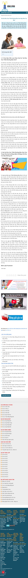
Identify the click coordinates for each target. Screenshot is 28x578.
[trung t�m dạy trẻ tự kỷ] (14, 285)
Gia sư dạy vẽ (5, 437)
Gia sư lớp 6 (5, 464)
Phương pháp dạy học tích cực (8, 497)
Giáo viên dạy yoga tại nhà (7, 439)
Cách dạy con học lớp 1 (7, 491)
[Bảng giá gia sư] (12, 314)
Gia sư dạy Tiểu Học (6, 414)
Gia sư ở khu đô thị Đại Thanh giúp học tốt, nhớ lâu (14, 346)
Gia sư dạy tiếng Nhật (6, 424)
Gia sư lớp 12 (5, 476)
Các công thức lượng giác (7, 483)
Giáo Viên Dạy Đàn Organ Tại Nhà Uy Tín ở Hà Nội (14, 384)
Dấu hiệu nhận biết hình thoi (8, 499)
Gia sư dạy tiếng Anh (6, 420)
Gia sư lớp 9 (5, 470)
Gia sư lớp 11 (5, 474)
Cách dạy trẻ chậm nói (7, 445)
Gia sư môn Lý (5, 408)
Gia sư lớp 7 (5, 466)
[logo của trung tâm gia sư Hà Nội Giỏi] (8, 1)
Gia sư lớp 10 (5, 472)
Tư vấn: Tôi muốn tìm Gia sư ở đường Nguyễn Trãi (14, 344)
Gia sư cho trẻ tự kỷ (6, 443)
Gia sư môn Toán (5, 406)
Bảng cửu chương (6, 481)
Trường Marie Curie (6, 489)
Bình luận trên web (6, 395)
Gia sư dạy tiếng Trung (7, 422)
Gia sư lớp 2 (5, 456)
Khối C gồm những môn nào (8, 493)
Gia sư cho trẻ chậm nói (7, 447)
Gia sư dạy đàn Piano (6, 431)
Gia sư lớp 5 (5, 462)
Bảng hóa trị (4, 487)
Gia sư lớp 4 (5, 460)
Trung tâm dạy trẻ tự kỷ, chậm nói (9, 449)
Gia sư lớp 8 (5, 468)
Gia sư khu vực (8, 15)
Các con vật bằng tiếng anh (8, 485)
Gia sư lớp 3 (5, 458)
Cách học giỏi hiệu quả (7, 495)
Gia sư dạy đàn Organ (6, 433)
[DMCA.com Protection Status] (10, 525)
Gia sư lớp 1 (5, 454)
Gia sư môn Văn (5, 412)
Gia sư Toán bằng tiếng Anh (8, 416)
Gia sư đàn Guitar (6, 435)
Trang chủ (2, 15)
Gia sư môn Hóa (5, 410)
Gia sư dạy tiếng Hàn (6, 426)
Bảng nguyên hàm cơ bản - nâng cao (10, 501)
